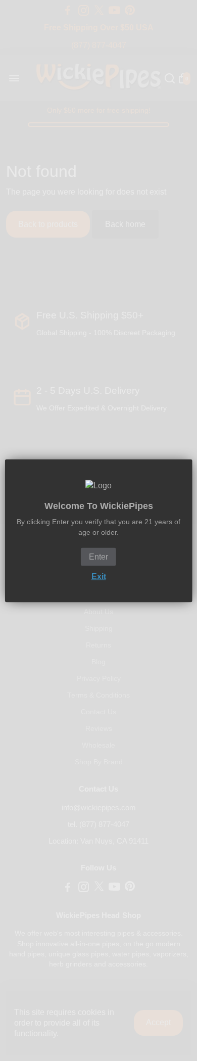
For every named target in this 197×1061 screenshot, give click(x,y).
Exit (98, 576)
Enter (98, 556)
